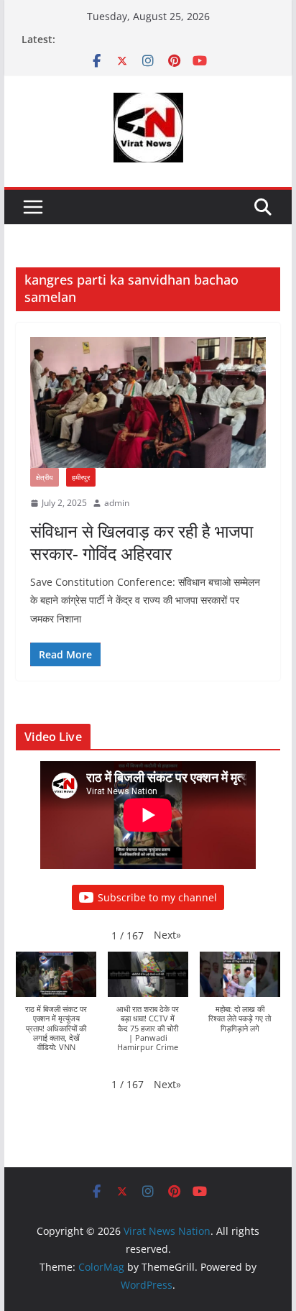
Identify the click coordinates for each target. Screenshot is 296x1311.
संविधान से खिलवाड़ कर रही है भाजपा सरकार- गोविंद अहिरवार (141, 542)
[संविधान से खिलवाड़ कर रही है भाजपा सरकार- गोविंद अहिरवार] (148, 402)
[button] (167, 935)
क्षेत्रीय (44, 477)
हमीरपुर (81, 477)
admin (116, 503)
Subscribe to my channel (157, 897)
